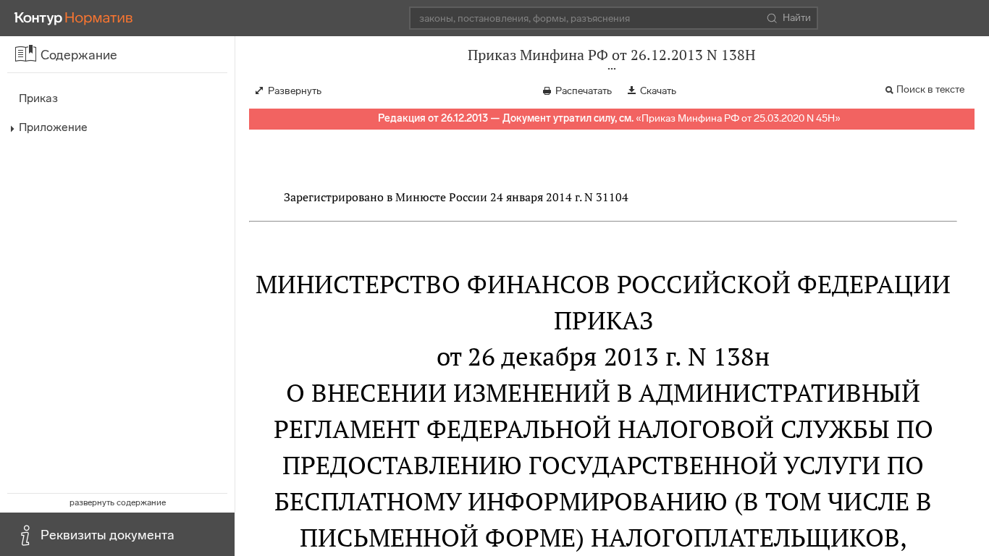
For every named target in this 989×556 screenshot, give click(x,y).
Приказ (38, 98)
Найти (797, 18)
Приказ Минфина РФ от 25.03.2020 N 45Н (738, 118)
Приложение (53, 127)
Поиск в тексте (930, 89)
